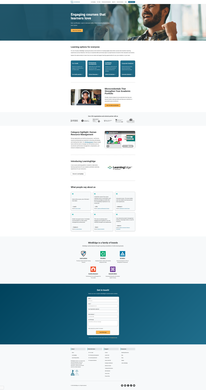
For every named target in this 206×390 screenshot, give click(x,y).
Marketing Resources (125, 352)
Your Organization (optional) (93, 309)
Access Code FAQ (108, 360)
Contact (106, 352)
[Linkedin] (122, 385)
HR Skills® (122, 258)
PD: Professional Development (93, 355)
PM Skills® (103, 258)
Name (89, 298)
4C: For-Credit (90, 352)
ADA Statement (107, 370)
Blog (122, 355)
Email (89, 303)
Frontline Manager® (93, 273)
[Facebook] (125, 385)
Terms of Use (107, 373)
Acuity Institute (83, 258)
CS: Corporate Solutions (92, 360)
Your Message (91, 319)
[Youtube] (134, 385)
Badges (122, 360)
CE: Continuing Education (92, 357)
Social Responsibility (75, 357)
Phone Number (91, 314)
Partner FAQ (107, 357)
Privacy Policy (107, 376)
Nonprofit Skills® (113, 273)
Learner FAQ (107, 355)
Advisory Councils (108, 365)
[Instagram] (128, 385)
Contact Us (113, 337)
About (73, 352)
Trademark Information (109, 368)
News (122, 357)
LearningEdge (74, 355)
